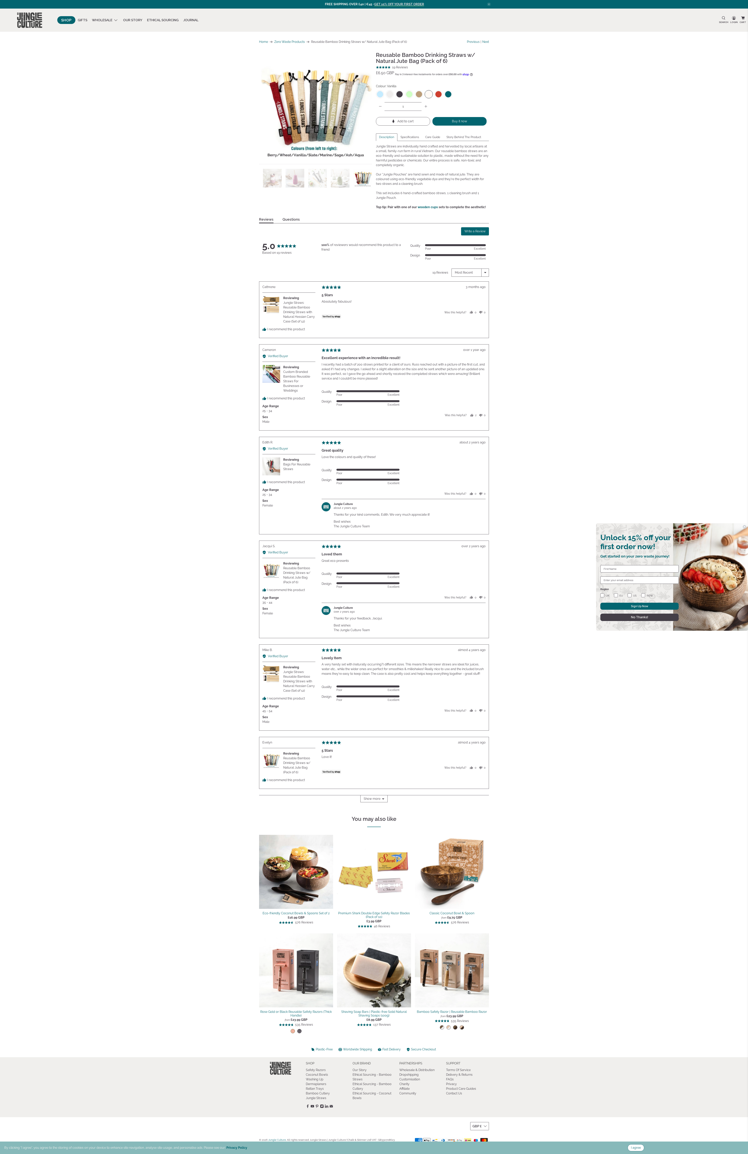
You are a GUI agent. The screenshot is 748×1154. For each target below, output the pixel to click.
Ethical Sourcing (163, 20)
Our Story (132, 20)
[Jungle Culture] (29, 20)
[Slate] (399, 94)
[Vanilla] (429, 94)
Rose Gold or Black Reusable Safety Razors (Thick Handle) (296, 1013)
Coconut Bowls (317, 1074)
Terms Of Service (458, 1070)
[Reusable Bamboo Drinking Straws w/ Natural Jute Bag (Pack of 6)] (315, 108)
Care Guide (432, 137)
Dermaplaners (316, 1084)
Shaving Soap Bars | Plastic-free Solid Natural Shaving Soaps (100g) (374, 1013)
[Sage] (409, 94)
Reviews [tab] (266, 219)
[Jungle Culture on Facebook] (308, 1107)
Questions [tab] (291, 219)
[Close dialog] (744, 527)
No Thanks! (639, 617)
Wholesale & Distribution (417, 1070)
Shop (66, 20)
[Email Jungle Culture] (331, 1107)
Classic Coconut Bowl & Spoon (452, 913)
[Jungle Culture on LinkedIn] (326, 1107)
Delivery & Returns (459, 1074)
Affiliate (404, 1089)
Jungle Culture (277, 1139)
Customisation (409, 1079)
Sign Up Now (639, 606)
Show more (372, 799)
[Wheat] (419, 94)
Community (407, 1093)
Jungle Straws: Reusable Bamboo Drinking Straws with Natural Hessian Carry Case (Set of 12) (299, 312)
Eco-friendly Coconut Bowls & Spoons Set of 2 (296, 913)
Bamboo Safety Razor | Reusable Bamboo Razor (452, 1012)
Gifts (82, 20)
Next (485, 42)
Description (386, 137)
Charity (404, 1084)
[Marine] (448, 94)
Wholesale (102, 20)
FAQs (450, 1079)
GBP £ (477, 1126)
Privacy (451, 1084)
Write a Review (475, 231)
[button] (392, 67)
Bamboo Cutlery (318, 1093)
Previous (473, 42)
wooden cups (428, 207)
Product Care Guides (461, 1089)
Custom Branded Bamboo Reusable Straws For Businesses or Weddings (296, 381)
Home (263, 41)
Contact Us (454, 1093)
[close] (489, 4)
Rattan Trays (315, 1089)
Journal (190, 20)
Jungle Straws (316, 1098)
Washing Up (314, 1079)
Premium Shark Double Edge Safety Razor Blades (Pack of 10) (374, 915)
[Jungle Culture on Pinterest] (317, 1107)
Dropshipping (409, 1074)
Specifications (409, 137)
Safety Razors (316, 1070)
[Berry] (438, 94)
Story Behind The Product (463, 137)
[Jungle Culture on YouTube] (312, 1107)
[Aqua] (380, 94)
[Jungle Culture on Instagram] (322, 1107)
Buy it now (459, 121)
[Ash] (390, 94)
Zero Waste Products (289, 41)
